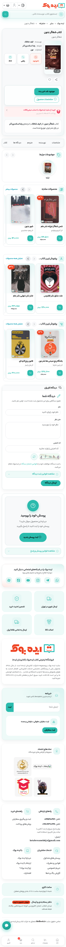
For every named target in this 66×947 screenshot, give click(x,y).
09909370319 (48, 824)
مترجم (30, 143)
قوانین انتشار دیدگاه (29, 464)
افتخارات (27, 873)
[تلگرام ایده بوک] (47, 580)
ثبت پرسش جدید (31, 537)
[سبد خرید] (6, 6)
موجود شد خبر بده (47, 91)
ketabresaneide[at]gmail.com (45, 841)
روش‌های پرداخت (23, 824)
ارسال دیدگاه (51, 483)
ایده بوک (60, 23)
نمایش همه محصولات (14, 258)
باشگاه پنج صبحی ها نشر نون (51, 361)
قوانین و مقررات (53, 863)
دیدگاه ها (17, 143)
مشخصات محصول (45, 99)
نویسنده (42, 143)
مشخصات (56, 143)
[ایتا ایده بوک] (19, 580)
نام (59, 407)
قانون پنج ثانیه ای (26, 361)
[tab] (57, 941)
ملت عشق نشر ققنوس (53, 296)
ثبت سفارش (49, 730)
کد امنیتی (57, 443)
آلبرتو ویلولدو (56, 230)
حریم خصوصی (53, 868)
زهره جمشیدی (26, 230)
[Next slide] (6, 155)
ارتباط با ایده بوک (23, 863)
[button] (56, 79)
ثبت (10, 707)
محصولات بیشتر (12, 189)
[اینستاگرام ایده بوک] (38, 580)
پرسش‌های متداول (51, 858)
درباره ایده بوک (24, 858)
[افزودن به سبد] (60, 238)
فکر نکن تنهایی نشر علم (23, 296)
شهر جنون (29, 226)
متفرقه (42, 23)
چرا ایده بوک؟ (25, 868)
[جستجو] (5, 14)
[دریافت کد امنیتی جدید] (34, 456)
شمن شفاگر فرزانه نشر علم (52, 226)
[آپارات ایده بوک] (9, 580)
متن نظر (58, 419)
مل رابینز (28, 365)
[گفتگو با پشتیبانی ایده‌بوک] (6, 925)
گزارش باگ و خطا (53, 873)
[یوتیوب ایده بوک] (28, 580)
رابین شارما (57, 365)
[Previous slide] (12, 155)
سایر (52, 23)
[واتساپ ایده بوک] (57, 580)
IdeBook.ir (41, 921)
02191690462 (49, 819)
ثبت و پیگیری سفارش (21, 819)
